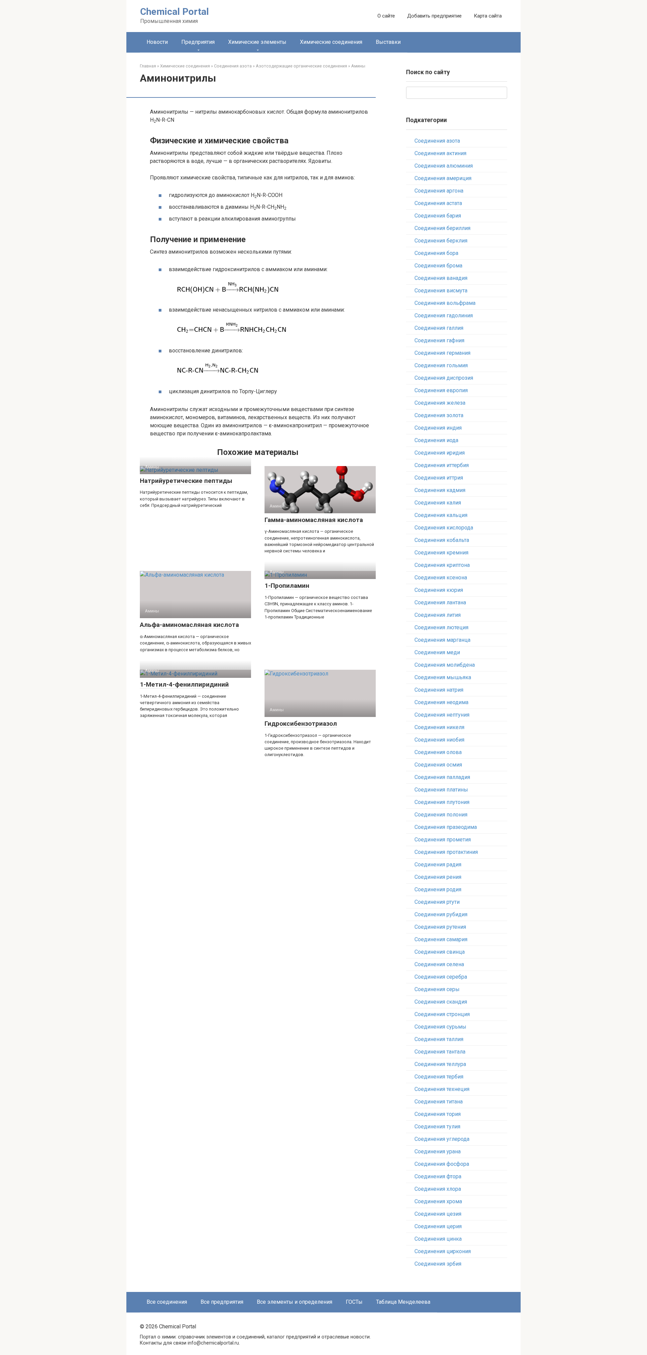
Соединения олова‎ (438, 752)
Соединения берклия (440, 240)
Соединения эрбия (437, 1264)
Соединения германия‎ (442, 353)
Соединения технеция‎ (441, 1089)
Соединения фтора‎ (437, 1176)
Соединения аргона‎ (438, 191)
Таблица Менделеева (403, 1302)
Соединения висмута (440, 290)
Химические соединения (331, 42)
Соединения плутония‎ (441, 802)
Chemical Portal (174, 11)
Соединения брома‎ (438, 265)
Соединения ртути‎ (437, 902)
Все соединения (167, 1302)
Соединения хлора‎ (437, 1189)
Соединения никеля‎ (439, 727)
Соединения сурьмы (440, 1027)
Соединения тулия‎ (437, 1126)
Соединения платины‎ (441, 789)
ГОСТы (354, 1302)
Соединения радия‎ (437, 864)
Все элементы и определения (294, 1302)
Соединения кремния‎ (441, 552)
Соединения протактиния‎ (446, 852)
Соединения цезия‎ (437, 1214)
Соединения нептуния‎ (441, 715)
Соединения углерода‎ (441, 1139)
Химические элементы (257, 42)
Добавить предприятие (434, 16)
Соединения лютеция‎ (441, 627)
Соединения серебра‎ (440, 977)
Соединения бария (437, 215)
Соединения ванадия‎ (440, 278)
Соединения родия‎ (437, 889)
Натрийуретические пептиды (186, 481)
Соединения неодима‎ (441, 702)
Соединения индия (438, 428)
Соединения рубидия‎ (440, 914)
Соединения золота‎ (438, 415)
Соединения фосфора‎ (441, 1164)
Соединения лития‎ (437, 615)
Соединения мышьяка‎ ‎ (443, 677)
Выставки (388, 42)
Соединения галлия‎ (438, 328)
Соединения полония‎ (440, 814)
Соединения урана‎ (437, 1151)
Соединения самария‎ (440, 939)
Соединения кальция (440, 515)
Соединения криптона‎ (442, 565)
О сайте (386, 16)
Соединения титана (438, 1101)
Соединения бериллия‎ (442, 228)
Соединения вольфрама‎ (444, 303)
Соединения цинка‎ (438, 1239)
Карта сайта (488, 16)
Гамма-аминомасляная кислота (314, 520)
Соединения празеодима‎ (445, 827)
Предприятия (198, 42)
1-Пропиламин (287, 585)
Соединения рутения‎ (440, 927)
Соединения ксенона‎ (440, 577)
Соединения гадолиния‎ (443, 315)
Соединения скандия (440, 1002)
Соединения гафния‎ (439, 340)
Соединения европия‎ (441, 390)
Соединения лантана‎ (440, 602)
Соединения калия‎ (437, 502)
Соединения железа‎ (439, 403)
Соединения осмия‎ (438, 764)
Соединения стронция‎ (442, 1014)
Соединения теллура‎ (440, 1064)
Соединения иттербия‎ (441, 465)
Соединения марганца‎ (442, 640)
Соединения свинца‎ (439, 952)
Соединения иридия (439, 453)
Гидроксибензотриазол (301, 723)
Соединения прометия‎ (442, 839)
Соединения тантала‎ (439, 1051)
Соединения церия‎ (438, 1226)
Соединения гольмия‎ (441, 365)
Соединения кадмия (439, 490)
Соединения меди (437, 652)
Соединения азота (437, 141)
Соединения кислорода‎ (443, 527)
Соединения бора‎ (436, 253)
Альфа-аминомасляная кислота (189, 625)
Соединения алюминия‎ (443, 166)
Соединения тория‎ (437, 1114)
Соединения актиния (440, 153)
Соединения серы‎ (437, 989)
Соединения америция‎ (442, 178)
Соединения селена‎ (439, 964)
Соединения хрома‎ (438, 1201)
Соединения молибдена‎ (444, 665)
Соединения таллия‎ (438, 1039)
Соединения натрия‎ (438, 690)
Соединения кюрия (438, 590)
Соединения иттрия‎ (438, 477)
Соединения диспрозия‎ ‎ (444, 378)
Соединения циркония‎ (442, 1251)
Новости (157, 42)
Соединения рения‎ (437, 877)
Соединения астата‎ (438, 203)
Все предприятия (222, 1302)
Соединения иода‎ (436, 440)
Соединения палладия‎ (442, 777)
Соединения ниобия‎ (439, 740)
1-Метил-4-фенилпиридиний (184, 684)
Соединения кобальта (441, 540)
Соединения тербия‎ (438, 1076)
